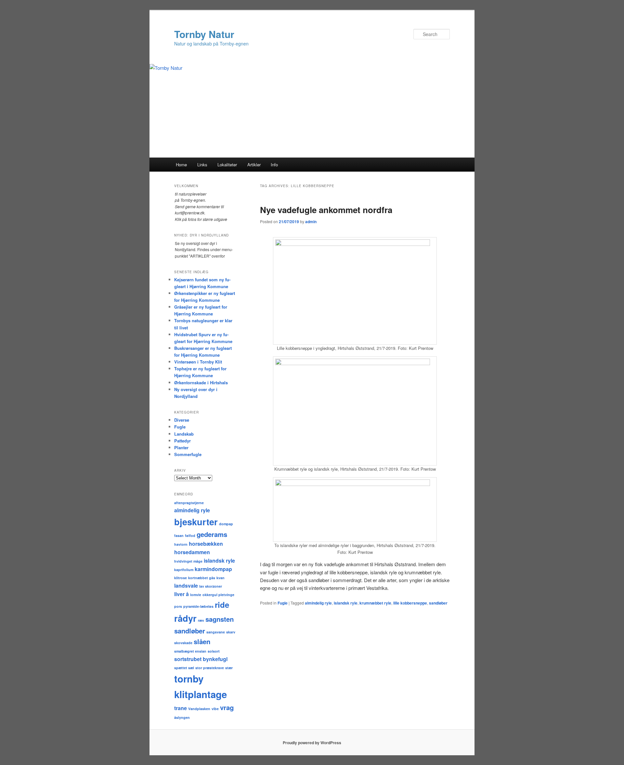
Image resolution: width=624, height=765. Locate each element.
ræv (201, 620)
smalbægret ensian (190, 651)
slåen (202, 641)
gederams (212, 534)
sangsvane (215, 632)
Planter (181, 447)
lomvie (195, 594)
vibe (215, 708)
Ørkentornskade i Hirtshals (201, 382)
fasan (179, 535)
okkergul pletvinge (218, 594)
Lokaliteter (227, 164)
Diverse (181, 420)
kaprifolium (183, 569)
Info (274, 164)
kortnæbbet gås (201, 577)
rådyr (185, 618)
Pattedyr (182, 441)
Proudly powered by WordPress (312, 743)
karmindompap (213, 569)
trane (180, 708)
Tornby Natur (204, 34)
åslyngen (182, 717)
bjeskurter (196, 522)
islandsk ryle (346, 603)
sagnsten (219, 619)
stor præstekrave (209, 667)
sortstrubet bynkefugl (201, 659)
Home (181, 164)
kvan (220, 577)
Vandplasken (199, 708)
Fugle (283, 603)
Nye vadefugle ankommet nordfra (326, 210)
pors (178, 606)
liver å (181, 594)
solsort (214, 651)
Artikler (254, 164)
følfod (190, 535)
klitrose (180, 577)
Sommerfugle (188, 454)
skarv (230, 632)
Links (202, 164)
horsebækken (206, 543)
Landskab (184, 434)
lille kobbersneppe (410, 603)
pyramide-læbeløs (198, 606)
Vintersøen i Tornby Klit (198, 362)
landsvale (186, 585)
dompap (226, 523)
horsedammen (192, 552)
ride (222, 604)
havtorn (181, 544)
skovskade (183, 642)
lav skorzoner (210, 586)
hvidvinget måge (188, 561)
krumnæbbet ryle (375, 603)
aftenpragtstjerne (189, 502)
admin (311, 221)
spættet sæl (184, 667)
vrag (227, 707)
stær (229, 667)
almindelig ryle (318, 603)
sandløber (438, 603)
